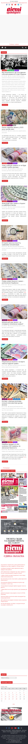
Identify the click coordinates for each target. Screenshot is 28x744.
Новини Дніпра (17, 399)
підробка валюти (22, 130)
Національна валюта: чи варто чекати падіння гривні (13, 362)
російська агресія (13, 89)
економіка (4, 170)
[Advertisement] (14, 29)
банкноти (11, 284)
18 (5, 696)
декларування (20, 246)
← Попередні (5, 468)
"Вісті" (10, 76)
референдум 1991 (5, 89)
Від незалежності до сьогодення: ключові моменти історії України (14, 73)
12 (9, 694)
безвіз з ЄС (4, 79)
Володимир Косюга (12, 408)
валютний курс (16, 325)
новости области (5, 86)
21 (16, 696)
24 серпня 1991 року (16, 76)
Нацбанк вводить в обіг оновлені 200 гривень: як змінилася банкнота (11, 446)
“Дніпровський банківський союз (16, 406)
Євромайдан (7, 83)
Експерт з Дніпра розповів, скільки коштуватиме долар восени (12, 403)
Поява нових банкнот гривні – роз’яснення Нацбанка (13, 282)
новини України (14, 170)
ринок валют (4, 132)
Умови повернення (16, 730)
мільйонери (7, 248)
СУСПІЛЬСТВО (10, 70)
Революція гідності (21, 88)
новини (15, 84)
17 (1, 696)
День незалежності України (16, 81)
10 (1, 694)
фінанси (20, 170)
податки (19, 248)
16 (24, 694)
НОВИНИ (4, 70)
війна (20, 325)
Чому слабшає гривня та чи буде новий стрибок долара (14, 166)
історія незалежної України (16, 83)
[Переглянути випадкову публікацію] (25, 47)
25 (5, 699)
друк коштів (23, 284)
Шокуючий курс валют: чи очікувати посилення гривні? (12, 323)
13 (12, 694)
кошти (3, 286)
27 (12, 699)
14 (16, 694)
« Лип (13, 704)
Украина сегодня (20, 89)
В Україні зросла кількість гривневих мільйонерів (11, 244)
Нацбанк (3, 451)
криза (18, 365)
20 (12, 696)
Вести (8, 79)
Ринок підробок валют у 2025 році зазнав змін (12, 128)
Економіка (10, 125)
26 (9, 699)
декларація (15, 246)
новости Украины (12, 86)
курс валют (9, 170)
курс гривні (12, 208)
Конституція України (10, 84)
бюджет (15, 284)
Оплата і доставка (6, 730)
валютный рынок (12, 169)
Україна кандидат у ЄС (6, 91)
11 (5, 694)
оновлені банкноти (19, 451)
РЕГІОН (22, 399)
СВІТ (14, 125)
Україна (16, 70)
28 (16, 699)
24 (1, 699)
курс (3, 410)
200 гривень (11, 449)
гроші (17, 130)
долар (21, 169)
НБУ (5, 410)
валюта (10, 130)
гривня (9, 81)
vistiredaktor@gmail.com (16, 742)
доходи (3, 248)
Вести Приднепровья (14, 79)
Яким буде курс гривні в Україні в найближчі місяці (13, 204)
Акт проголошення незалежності (18, 77)
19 (9, 696)
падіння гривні (15, 367)
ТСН (24, 457)
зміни (24, 408)
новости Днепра (21, 84)
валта (7, 408)
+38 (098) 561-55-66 (15, 740)
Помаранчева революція (12, 88)
